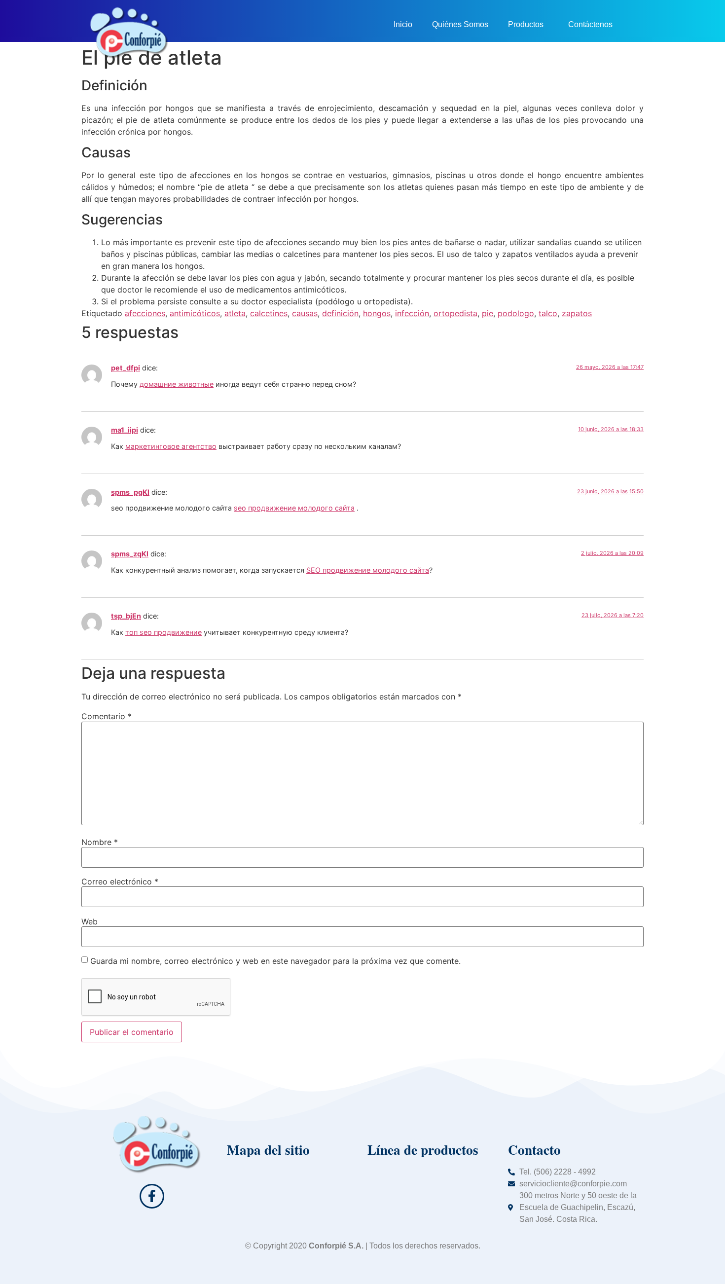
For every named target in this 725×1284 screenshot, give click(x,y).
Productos (526, 24)
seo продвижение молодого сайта (294, 508)
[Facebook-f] (152, 1196)
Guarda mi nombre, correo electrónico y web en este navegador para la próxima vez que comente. (275, 961)
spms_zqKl (129, 554)
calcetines (269, 313)
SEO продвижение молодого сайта (367, 570)
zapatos (577, 313)
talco (548, 313)
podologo (516, 313)
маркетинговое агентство (171, 446)
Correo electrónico (119, 881)
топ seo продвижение (163, 632)
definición (340, 313)
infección (412, 313)
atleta (235, 313)
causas (305, 313)
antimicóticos (195, 313)
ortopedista (455, 313)
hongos (377, 313)
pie (487, 313)
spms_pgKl (130, 492)
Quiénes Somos (460, 24)
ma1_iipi (124, 430)
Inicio (403, 24)
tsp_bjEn (126, 616)
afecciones (145, 313)
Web (89, 921)
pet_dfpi (125, 368)
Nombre (99, 842)
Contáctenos (590, 24)
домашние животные (177, 384)
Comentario (106, 716)
